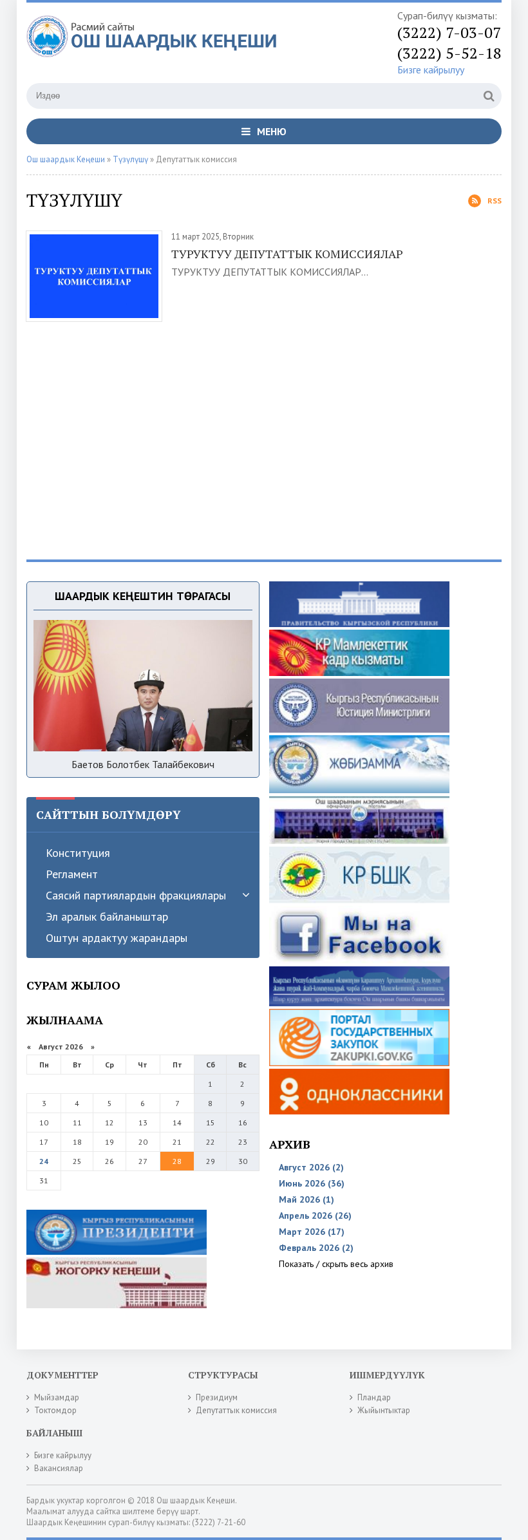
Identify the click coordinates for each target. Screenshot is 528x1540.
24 (43, 1161)
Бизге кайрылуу (430, 69)
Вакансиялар (58, 1468)
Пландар (374, 1397)
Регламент (72, 874)
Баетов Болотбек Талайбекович (142, 764)
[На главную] (155, 44)
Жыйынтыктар (383, 1410)
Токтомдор (55, 1410)
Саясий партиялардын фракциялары (136, 895)
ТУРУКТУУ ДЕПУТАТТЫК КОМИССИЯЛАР (287, 253)
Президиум (217, 1397)
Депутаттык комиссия (236, 1410)
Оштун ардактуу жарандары (116, 937)
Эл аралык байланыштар (107, 916)
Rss (494, 200)
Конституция (78, 852)
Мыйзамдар (56, 1397)
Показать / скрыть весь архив (336, 1264)
